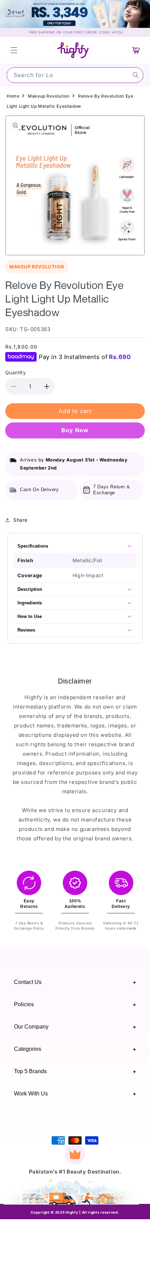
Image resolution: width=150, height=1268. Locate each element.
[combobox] (75, 75)
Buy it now (75, 430)
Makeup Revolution (48, 96)
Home (13, 96)
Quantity (15, 372)
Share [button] (20, 520)
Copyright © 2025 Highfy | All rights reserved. (75, 1212)
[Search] (135, 75)
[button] (14, 50)
